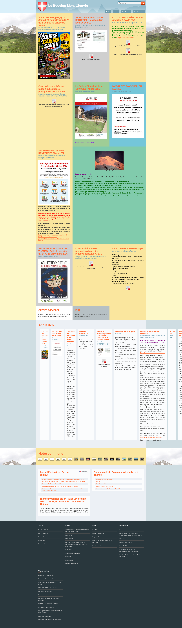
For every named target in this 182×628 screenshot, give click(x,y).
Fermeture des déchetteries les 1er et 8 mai (109, 489)
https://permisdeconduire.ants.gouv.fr (151, 437)
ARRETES (68, 535)
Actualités (46, 325)
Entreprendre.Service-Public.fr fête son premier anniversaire (60, 484)
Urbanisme (122, 530)
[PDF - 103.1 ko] (91, 263)
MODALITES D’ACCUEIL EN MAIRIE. (127, 87)
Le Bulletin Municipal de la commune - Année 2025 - (88, 87)
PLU (77, 310)
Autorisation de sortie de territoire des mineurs (49, 583)
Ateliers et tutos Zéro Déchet (104, 486)
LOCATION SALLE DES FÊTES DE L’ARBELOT (129, 555)
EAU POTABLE (123, 546)
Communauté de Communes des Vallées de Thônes (116, 473)
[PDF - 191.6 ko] (128, 42)
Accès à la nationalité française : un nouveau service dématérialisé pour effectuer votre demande (63, 490)
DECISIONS (69, 539)
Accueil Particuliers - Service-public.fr (55, 473)
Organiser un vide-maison (46, 575)
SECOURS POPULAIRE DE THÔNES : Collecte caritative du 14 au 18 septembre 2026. (53, 251)
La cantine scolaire (98, 533)
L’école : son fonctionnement (100, 546)
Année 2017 (172, 333)
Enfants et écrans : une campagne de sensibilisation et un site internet (63, 479)
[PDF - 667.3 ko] (54, 101)
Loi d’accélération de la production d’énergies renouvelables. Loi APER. (88, 251)
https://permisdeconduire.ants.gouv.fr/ (152, 353)
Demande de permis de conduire (149, 333)
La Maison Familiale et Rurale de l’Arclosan (102, 541)
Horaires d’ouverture (71, 564)
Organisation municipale (72, 553)
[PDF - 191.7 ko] (128, 50)
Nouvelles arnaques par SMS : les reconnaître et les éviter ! (60, 486)
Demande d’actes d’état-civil (46, 579)
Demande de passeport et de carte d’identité (71, 337)
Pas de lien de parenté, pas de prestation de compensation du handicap (63, 481)
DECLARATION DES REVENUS (47, 588)
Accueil (98, 481)
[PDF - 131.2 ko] (128, 288)
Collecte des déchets (125, 542)
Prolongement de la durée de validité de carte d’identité (50, 612)
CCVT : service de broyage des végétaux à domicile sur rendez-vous (130, 534)
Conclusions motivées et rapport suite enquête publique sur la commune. (51, 89)
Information (68, 549)
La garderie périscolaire (99, 537)
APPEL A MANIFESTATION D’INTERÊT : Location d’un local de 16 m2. (89, 20)
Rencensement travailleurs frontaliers (49, 620)
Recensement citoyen (44, 616)
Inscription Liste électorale (46, 607)
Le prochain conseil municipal (127, 248)
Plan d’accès (69, 560)
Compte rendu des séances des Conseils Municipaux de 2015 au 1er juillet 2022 (76, 544)
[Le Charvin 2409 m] (109, 160)
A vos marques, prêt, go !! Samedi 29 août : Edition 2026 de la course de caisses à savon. (53, 21)
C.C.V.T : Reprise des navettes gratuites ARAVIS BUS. (128, 18)
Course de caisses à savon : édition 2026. (45, 338)
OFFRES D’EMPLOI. (48, 310)
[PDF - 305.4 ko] (91, 55)
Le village (68, 556)
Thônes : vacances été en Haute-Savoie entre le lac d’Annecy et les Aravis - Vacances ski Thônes (63, 501)
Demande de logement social (47, 595)
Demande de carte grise (125, 332)
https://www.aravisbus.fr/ (126, 38)
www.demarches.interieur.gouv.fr (150, 442)
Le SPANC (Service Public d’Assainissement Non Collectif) (128, 550)
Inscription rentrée (97, 530)
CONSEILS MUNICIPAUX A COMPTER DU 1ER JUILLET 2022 (77, 531)
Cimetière (122, 539)
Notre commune (50, 453)
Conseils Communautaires (104, 479)
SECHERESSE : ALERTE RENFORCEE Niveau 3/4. (51, 152)
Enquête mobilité (101, 484)
